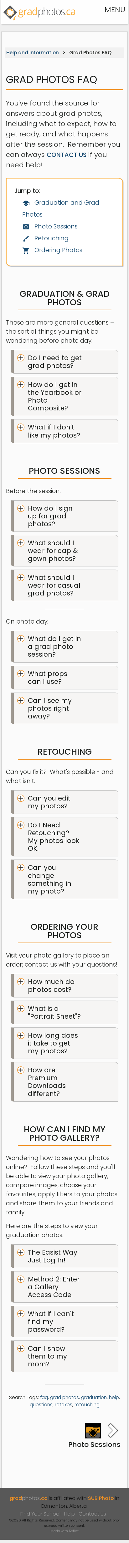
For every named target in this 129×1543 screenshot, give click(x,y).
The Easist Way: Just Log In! (53, 1256)
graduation (94, 1397)
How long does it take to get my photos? (53, 1043)
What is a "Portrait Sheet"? (54, 1012)
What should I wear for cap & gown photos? (53, 550)
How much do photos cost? (51, 985)
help (114, 1397)
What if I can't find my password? (51, 1321)
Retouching (45, 238)
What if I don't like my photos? (54, 431)
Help (69, 1513)
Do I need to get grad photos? (55, 361)
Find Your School (40, 1513)
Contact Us (66, 154)
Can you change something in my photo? (49, 879)
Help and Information (32, 52)
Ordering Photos (52, 250)
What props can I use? (47, 677)
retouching (87, 1404)
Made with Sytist (64, 1530)
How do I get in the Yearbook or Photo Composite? (54, 396)
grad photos (64, 1397)
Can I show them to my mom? (47, 1356)
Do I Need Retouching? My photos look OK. (53, 836)
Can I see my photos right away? (50, 708)
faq (44, 1397)
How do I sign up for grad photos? (50, 516)
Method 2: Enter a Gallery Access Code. (54, 1287)
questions (41, 1404)
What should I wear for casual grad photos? (54, 585)
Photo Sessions (50, 226)
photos (29, 1498)
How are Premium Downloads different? (47, 1081)
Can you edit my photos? (49, 802)
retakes (63, 1404)
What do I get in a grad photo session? (54, 646)
